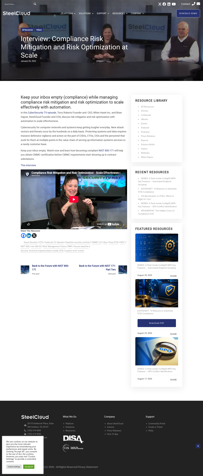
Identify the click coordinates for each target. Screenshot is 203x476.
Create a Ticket (155, 427)
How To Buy (112, 434)
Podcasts (145, 132)
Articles (144, 111)
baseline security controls (78, 242)
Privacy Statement (88, 467)
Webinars (145, 153)
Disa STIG (113, 242)
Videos (39, 30)
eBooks (144, 119)
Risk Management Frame (54, 246)
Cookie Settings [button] (14, 467)
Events (144, 123)
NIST (122, 242)
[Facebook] (23, 235)
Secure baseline (81, 246)
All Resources (27, 30)
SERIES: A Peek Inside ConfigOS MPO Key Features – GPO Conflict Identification (156, 370)
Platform (70, 423)
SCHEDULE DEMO (188, 13)
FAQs (150, 430)
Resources (70, 430)
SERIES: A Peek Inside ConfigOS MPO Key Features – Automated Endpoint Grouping (157, 181)
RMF (70, 246)
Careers (110, 427)
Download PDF (156, 323)
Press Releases (148, 136)
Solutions (70, 427)
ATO (41, 242)
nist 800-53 (36, 246)
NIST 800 (25, 246)
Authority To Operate (54, 242)
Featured (145, 127)
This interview (28, 165)
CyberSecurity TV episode (42, 112)
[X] (34, 235)
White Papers (147, 157)
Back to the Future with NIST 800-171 (50, 267)
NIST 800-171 (106, 150)
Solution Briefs (148, 144)
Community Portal (156, 423)
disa (105, 242)
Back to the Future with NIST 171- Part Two (97, 267)
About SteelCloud (115, 423)
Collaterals (146, 115)
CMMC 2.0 (96, 242)
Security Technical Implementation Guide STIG (42, 250)
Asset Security (30, 242)
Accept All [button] (29, 467)
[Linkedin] (28, 235)
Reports (144, 140)
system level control (74, 250)
